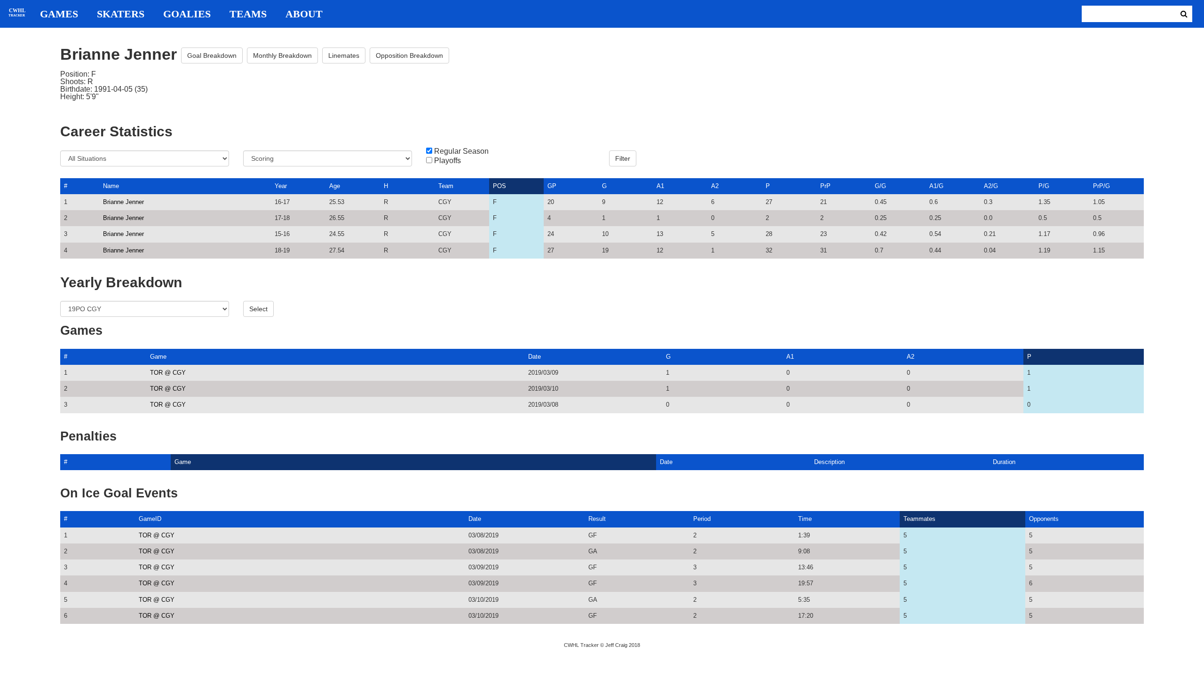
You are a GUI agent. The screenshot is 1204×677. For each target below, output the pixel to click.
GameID (150, 518)
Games (59, 14)
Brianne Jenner (123, 201)
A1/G (936, 185)
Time (805, 518)
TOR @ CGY (168, 372)
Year (281, 185)
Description (829, 461)
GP (551, 185)
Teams (248, 14)
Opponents (1044, 518)
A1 (660, 185)
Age (334, 185)
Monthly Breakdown (282, 55)
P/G (1043, 185)
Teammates (919, 518)
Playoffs (447, 161)
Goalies (187, 14)
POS (499, 185)
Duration (1004, 461)
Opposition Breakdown (409, 55)
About (304, 14)
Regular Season (461, 151)
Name (111, 185)
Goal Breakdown (212, 55)
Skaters (120, 14)
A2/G (991, 185)
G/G (880, 185)
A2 (715, 185)
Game (158, 356)
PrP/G (1101, 185)
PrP (825, 185)
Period (702, 518)
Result (597, 518)
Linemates (343, 55)
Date (534, 356)
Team (445, 185)
